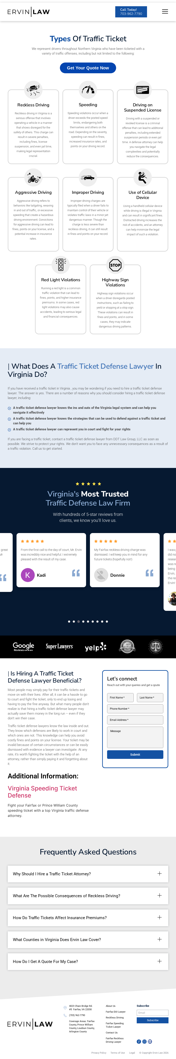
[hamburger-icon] (165, 11)
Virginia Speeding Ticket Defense (42, 792)
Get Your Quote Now (88, 68)
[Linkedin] (150, 1041)
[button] (69, 621)
